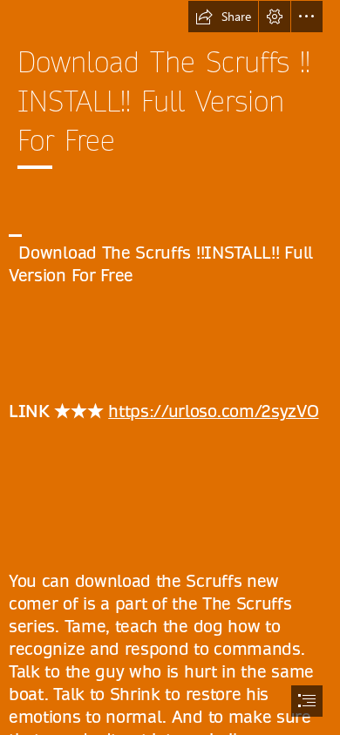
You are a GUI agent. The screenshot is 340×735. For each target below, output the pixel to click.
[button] (223, 16)
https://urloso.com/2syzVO (213, 411)
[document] (170, 367)
